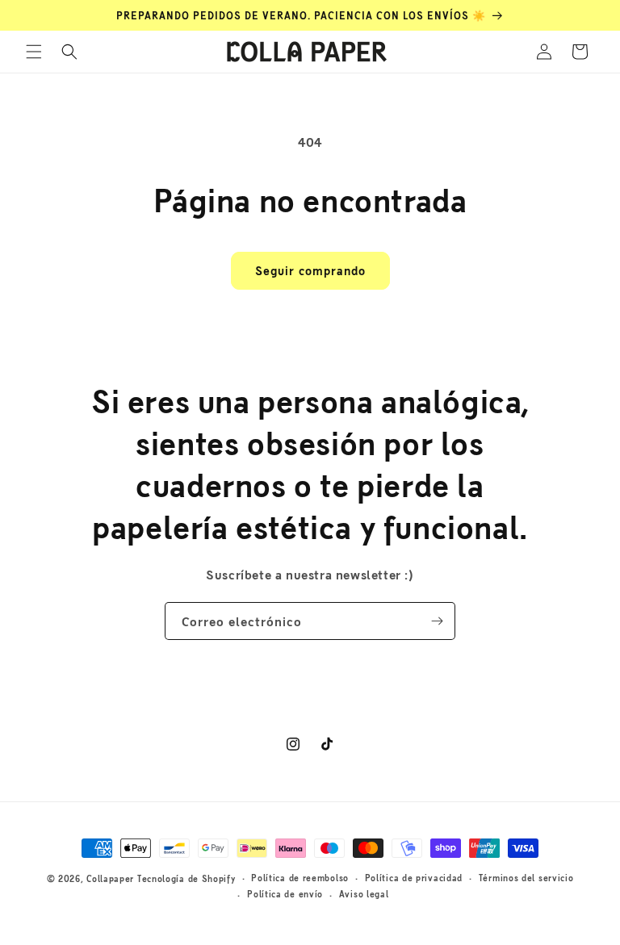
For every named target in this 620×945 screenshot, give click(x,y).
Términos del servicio (526, 878)
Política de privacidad (414, 878)
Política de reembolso (300, 878)
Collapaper (110, 878)
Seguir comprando (310, 269)
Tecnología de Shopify (186, 878)
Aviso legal (364, 894)
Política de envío (285, 894)
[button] (34, 51)
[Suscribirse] (437, 621)
